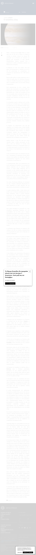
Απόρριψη (30, 552)
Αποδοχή (25, 552)
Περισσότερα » (20, 552)
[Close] (30, 271)
